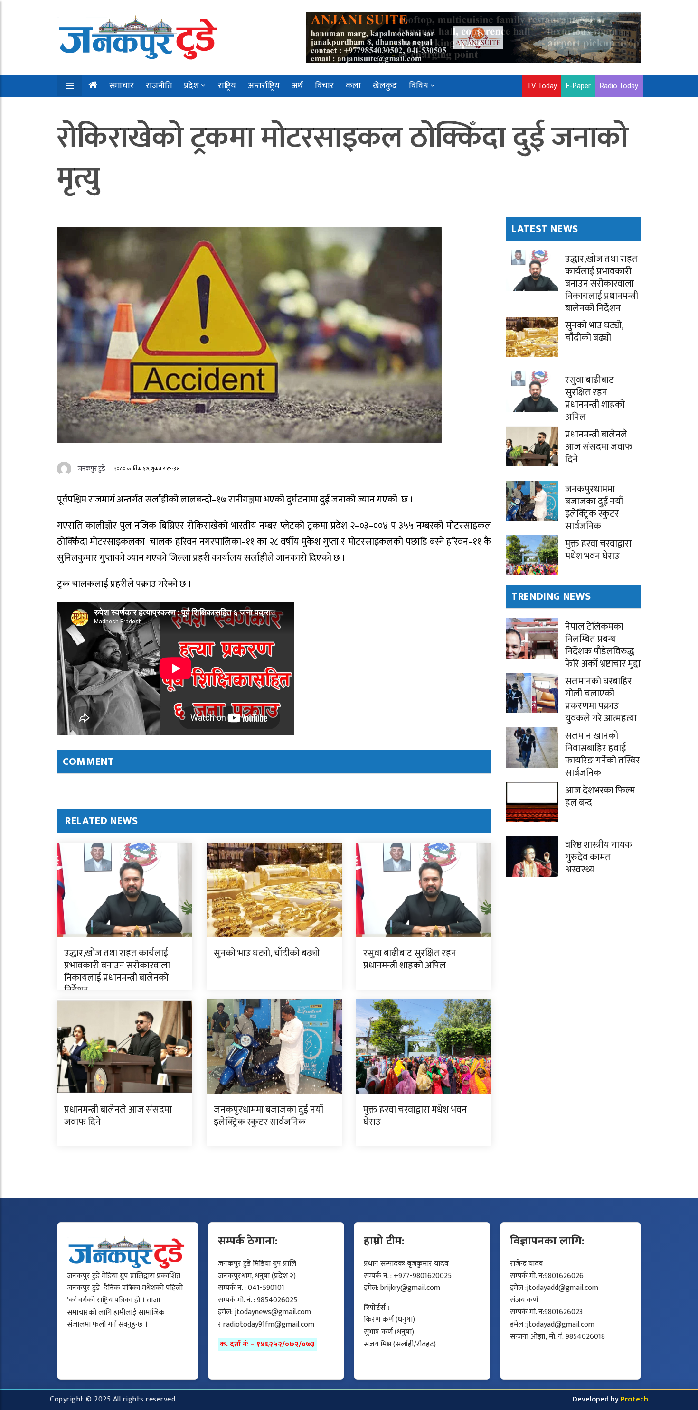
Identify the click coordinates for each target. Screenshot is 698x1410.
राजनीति (159, 86)
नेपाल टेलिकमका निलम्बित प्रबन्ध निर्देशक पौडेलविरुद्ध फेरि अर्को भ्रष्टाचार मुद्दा (603, 645)
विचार (324, 86)
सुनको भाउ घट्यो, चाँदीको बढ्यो (267, 953)
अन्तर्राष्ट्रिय (264, 86)
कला (353, 86)
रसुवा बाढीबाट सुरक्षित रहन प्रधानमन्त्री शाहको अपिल (409, 959)
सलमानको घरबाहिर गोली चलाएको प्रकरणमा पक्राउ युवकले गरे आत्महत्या (601, 699)
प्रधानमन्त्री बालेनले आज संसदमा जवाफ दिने (118, 1116)
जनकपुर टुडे (91, 468)
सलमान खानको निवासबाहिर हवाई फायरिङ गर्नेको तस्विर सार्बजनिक (602, 754)
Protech (634, 1399)
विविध (418, 86)
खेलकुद (385, 86)
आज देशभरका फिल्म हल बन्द (600, 796)
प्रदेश (191, 86)
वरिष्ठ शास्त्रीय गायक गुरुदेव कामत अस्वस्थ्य (598, 857)
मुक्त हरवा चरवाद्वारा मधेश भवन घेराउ (415, 1116)
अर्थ (297, 86)
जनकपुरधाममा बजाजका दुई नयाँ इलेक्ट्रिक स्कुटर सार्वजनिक (268, 1116)
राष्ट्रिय (227, 86)
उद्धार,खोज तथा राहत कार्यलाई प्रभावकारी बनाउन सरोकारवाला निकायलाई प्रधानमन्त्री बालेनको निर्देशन (117, 971)
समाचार (121, 86)
